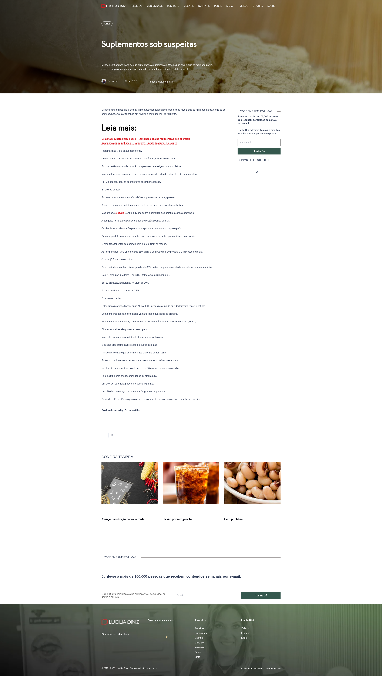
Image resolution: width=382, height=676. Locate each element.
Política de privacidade (251, 668)
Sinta (197, 657)
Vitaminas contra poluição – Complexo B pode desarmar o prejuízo (139, 143)
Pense (198, 652)
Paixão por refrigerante (177, 519)
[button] (279, 6)
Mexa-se (199, 642)
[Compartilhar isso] (105, 435)
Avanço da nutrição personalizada (122, 519)
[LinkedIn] (274, 172)
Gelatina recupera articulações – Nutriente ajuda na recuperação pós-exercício (145, 139)
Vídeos (245, 628)
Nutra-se (199, 647)
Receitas (199, 628)
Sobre (244, 638)
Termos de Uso (273, 668)
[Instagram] (241, 172)
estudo (120, 213)
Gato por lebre (233, 519)
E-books (245, 633)
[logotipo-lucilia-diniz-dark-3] (113, 6)
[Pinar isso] (126, 435)
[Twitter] (257, 172)
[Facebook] (249, 172)
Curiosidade (201, 633)
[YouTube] (266, 172)
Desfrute (199, 638)
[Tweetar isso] (112, 435)
